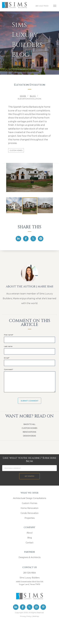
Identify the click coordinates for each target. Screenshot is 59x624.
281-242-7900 (43, 6)
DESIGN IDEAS (29, 436)
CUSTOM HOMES (29, 428)
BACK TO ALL (29, 424)
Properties (30, 518)
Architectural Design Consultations (29, 498)
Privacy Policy (25, 616)
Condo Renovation (30, 513)
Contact (29, 542)
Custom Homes (16, 150)
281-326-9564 (29, 572)
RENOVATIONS (29, 432)
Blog (29, 537)
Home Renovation (29, 508)
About (30, 532)
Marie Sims (45, 286)
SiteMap (36, 616)
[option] (29, 177)
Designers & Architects (29, 557)
